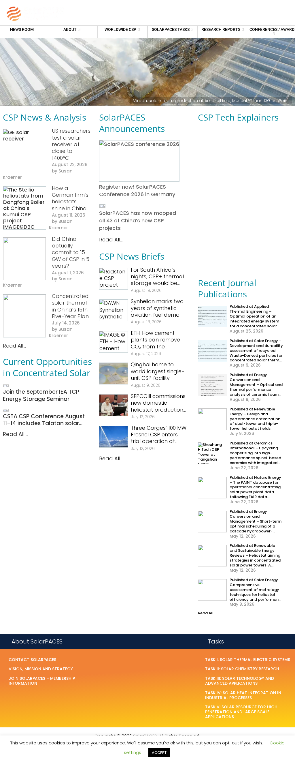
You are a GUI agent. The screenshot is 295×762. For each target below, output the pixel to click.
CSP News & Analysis (44, 117)
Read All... (14, 345)
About (70, 29)
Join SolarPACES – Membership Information (42, 681)
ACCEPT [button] (159, 752)
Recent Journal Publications (227, 288)
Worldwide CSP (120, 29)
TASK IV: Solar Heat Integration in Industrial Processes (243, 695)
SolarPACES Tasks (171, 29)
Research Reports (220, 29)
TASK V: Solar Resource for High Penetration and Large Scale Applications (241, 712)
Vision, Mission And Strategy (41, 669)
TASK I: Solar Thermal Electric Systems (247, 659)
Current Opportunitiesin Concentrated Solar (47, 367)
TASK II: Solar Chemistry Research (242, 669)
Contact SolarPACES (32, 659)
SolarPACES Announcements (132, 122)
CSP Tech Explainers (238, 117)
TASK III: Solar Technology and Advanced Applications (239, 681)
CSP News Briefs (131, 256)
